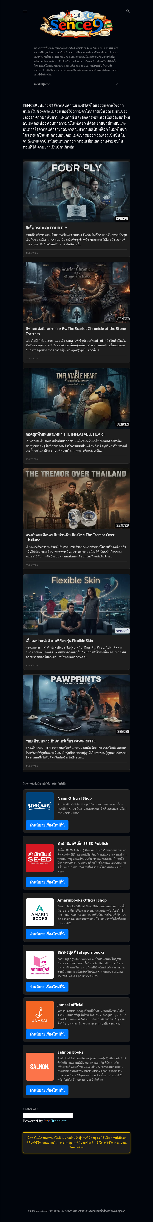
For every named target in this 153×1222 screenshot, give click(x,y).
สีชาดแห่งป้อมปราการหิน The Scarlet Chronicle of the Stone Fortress (76, 331)
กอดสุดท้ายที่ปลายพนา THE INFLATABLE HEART (65, 434)
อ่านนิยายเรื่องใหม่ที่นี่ (47, 825)
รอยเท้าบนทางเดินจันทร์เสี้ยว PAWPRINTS (61, 741)
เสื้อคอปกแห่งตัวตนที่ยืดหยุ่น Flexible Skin (59, 640)
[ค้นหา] (128, 10)
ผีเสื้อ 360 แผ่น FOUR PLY (46, 228)
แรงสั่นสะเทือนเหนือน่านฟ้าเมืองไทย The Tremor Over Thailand (70, 537)
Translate (59, 1120)
